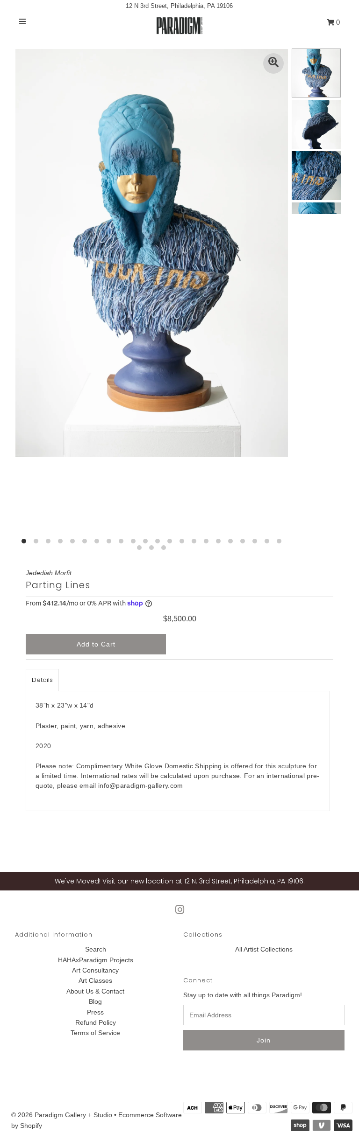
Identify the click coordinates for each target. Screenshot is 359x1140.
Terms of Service (95, 1032)
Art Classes (95, 980)
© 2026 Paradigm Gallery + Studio (61, 1115)
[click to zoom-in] (273, 63)
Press (95, 1012)
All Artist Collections (264, 949)
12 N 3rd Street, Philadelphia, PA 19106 (179, 5)
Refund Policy (95, 1022)
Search (95, 949)
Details (42, 679)
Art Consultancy (95, 970)
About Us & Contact (95, 991)
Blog (95, 1001)
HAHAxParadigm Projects (95, 960)
